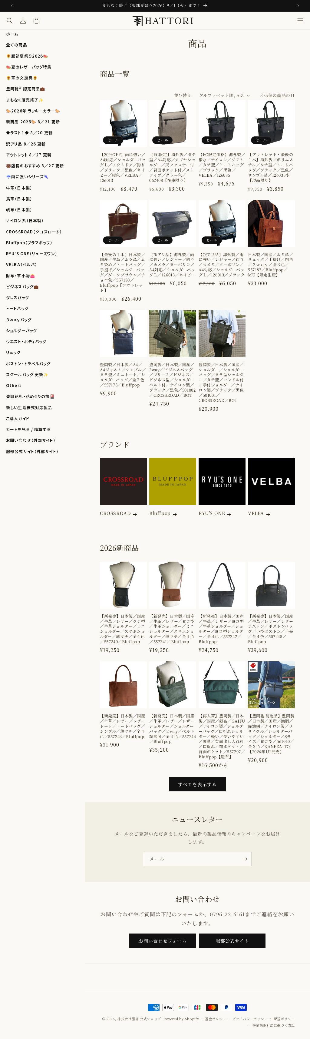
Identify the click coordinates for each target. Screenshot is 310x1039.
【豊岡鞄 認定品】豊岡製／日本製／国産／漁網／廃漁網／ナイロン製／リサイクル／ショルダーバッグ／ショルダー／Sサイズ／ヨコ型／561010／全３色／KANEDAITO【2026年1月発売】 (271, 733)
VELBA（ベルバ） (21, 264)
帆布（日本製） (19, 209)
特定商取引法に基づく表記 (273, 1025)
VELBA (256, 513)
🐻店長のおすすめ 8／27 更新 (35, 166)
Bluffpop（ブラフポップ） (29, 243)
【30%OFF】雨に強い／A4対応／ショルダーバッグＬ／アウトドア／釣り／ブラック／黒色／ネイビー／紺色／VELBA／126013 (123, 167)
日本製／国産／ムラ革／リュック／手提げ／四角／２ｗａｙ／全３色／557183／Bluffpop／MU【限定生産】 (270, 265)
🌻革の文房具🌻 (22, 78)
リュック (13, 352)
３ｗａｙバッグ (18, 319)
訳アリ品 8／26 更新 (26, 144)
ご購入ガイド (17, 418)
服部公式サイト (232, 940)
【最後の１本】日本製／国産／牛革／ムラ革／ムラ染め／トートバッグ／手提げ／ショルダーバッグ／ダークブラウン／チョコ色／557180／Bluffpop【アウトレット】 (122, 272)
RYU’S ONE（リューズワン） (32, 253)
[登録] (245, 859)
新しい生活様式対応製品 (29, 407)
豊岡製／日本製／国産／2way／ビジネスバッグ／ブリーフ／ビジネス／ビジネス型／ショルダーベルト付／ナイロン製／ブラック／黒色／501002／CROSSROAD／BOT (172, 380)
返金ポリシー (215, 1018)
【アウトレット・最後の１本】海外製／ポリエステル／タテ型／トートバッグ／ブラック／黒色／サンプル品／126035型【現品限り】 (270, 167)
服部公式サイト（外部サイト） (32, 451)
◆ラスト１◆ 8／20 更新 (29, 132)
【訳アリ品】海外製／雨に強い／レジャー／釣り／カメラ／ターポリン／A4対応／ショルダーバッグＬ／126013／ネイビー (172, 265)
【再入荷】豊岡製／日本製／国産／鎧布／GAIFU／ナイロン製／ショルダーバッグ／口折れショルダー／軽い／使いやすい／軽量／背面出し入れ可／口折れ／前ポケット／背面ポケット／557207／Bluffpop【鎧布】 (222, 736)
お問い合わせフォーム (163, 940)
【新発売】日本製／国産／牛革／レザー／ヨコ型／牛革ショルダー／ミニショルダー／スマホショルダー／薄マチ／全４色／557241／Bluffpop (172, 629)
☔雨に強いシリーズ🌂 (27, 176)
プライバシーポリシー (250, 1018)
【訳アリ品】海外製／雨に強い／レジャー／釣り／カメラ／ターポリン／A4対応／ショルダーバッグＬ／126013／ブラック (222, 265)
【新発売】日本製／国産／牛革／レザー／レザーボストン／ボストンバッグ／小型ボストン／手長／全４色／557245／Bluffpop (270, 629)
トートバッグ (17, 308)
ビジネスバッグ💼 (22, 286)
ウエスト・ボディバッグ (26, 341)
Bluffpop (160, 513)
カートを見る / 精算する (28, 429)
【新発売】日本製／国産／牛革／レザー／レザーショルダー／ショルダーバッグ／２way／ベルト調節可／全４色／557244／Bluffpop (172, 728)
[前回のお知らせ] (11, 6)
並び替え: (183, 95)
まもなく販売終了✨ (25, 100)
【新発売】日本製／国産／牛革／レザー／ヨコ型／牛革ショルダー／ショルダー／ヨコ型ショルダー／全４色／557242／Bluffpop (221, 629)
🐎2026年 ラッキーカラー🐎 (33, 111)
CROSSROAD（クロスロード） (34, 232)
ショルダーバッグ (21, 330)
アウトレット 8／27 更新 (28, 155)
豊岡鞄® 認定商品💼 (25, 89)
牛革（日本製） (19, 188)
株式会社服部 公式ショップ (139, 1018)
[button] (300, 20)
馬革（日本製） (19, 199)
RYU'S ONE (212, 513)
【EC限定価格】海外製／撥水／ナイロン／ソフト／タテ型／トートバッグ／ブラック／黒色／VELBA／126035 (222, 165)
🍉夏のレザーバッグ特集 (28, 67)
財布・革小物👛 (20, 276)
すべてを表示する (197, 784)
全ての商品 (16, 45)
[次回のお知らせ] (298, 6)
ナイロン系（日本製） (25, 220)
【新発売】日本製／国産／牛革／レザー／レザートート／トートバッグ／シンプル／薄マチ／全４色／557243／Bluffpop (122, 726)
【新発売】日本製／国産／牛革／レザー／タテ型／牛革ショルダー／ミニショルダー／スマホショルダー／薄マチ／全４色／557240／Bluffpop (122, 629)
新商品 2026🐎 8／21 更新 (33, 122)
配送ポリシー (284, 1018)
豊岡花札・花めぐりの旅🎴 (30, 396)
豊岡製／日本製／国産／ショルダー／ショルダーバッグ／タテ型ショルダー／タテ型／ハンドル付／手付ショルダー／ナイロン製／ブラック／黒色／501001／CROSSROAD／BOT (221, 382)
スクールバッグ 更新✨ (27, 374)
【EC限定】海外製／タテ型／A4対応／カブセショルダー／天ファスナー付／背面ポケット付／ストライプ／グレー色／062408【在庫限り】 (172, 167)
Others (14, 385)
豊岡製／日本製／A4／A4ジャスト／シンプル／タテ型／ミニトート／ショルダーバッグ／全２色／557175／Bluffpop (123, 375)
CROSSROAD (115, 513)
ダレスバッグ (17, 297)
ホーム (12, 34)
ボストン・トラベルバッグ (28, 363)
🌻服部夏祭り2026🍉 (27, 56)
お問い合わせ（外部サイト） (31, 440)
